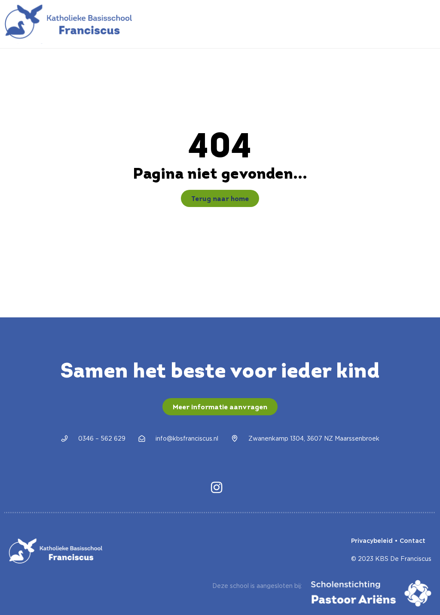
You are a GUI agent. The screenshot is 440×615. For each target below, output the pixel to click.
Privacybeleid (372, 541)
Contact (412, 541)
